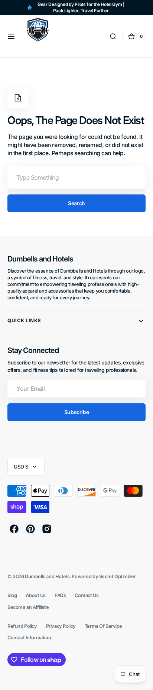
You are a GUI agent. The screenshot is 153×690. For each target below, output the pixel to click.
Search (76, 203)
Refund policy (22, 626)
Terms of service (103, 626)
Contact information (29, 637)
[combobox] (76, 177)
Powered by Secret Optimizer (104, 576)
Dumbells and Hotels (47, 576)
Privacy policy (61, 626)
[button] (11, 36)
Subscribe (76, 412)
